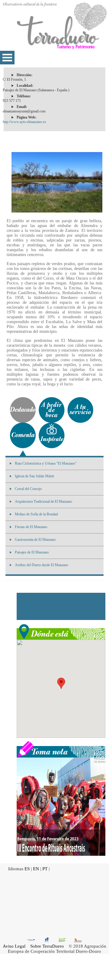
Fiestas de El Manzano (31, 527)
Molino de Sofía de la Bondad (36, 514)
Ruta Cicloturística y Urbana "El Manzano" (46, 463)
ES (27, 868)
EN (36, 868)
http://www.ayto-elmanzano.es (24, 122)
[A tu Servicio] (80, 410)
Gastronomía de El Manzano (35, 539)
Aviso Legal (14, 946)
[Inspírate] (51, 435)
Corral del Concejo (28, 489)
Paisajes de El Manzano (32, 552)
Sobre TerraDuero (47, 946)
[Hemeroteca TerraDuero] (61, 749)
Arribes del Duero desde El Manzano (41, 565)
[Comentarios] (22, 435)
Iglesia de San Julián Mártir (34, 476)
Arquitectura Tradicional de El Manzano (43, 501)
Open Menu (7, 57)
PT (45, 868)
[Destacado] (22, 410)
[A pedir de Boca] (51, 410)
